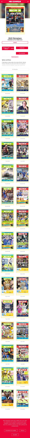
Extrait (15, 42)
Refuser (22, 430)
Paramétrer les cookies (11, 430)
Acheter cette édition (8, 48)
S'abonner (22, 47)
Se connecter (22, 53)
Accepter (15, 434)
